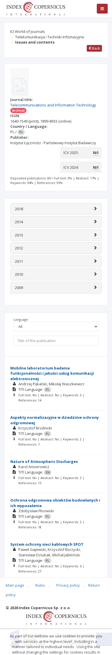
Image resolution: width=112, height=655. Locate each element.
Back (95, 48)
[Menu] (102, 9)
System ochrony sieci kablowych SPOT (47, 544)
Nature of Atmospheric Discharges (44, 461)
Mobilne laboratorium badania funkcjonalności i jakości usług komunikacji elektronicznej (52, 373)
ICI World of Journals (27, 31)
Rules (40, 585)
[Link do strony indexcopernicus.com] (56, 617)
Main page (15, 585)
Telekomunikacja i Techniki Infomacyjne (49, 37)
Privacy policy (68, 585)
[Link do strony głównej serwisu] (35, 8)
